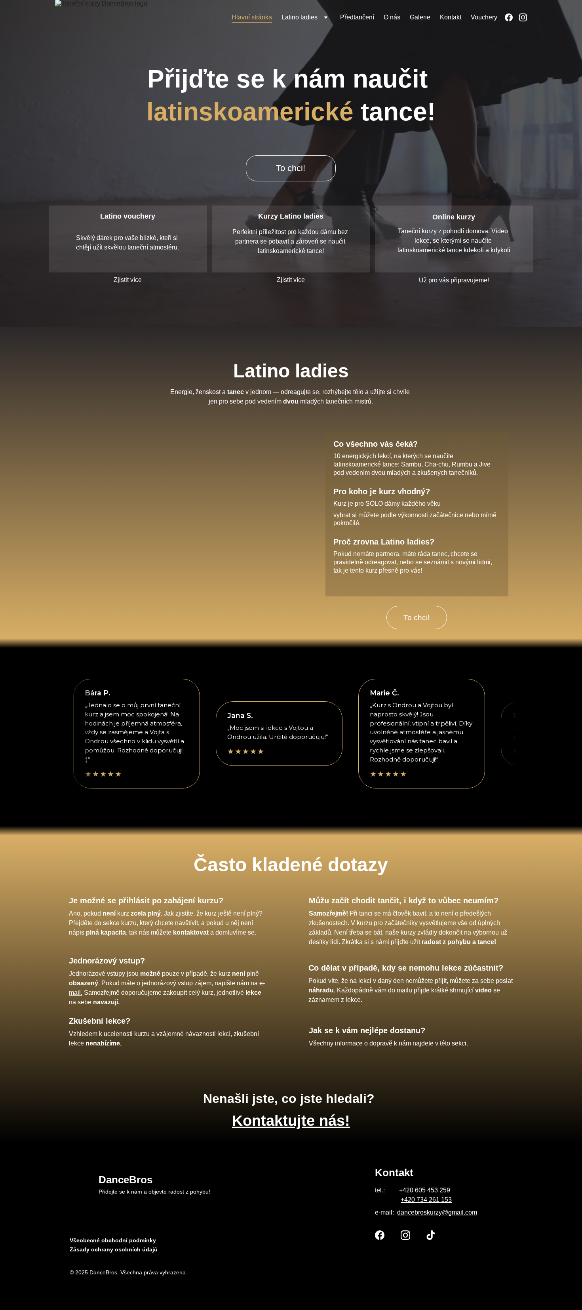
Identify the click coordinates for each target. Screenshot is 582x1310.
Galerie (420, 17)
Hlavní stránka (252, 17)
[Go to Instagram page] (523, 17)
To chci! (290, 168)
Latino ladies (299, 17)
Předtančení (357, 17)
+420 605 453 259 (424, 1190)
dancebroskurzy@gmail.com (437, 1212)
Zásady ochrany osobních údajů (114, 1249)
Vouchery (484, 17)
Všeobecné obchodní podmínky (113, 1240)
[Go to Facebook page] (512, 17)
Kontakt (450, 17)
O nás (392, 17)
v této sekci (450, 1043)
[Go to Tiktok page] (431, 1235)
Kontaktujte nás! (291, 1120)
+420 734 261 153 (426, 1199)
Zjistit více (128, 279)
